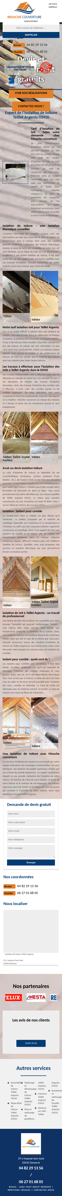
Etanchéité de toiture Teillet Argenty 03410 (15, 1091)
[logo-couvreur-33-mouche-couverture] (24, 10)
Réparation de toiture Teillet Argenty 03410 (15, 1111)
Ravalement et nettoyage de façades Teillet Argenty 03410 (55, 1102)
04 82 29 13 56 (37, 45)
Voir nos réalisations (31, 93)
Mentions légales (19, 1190)
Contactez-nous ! (31, 106)
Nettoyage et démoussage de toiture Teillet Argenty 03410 (28, 1094)
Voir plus (31, 1043)
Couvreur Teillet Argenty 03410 (42, 1099)
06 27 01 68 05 (37, 52)
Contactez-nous (44, 1190)
